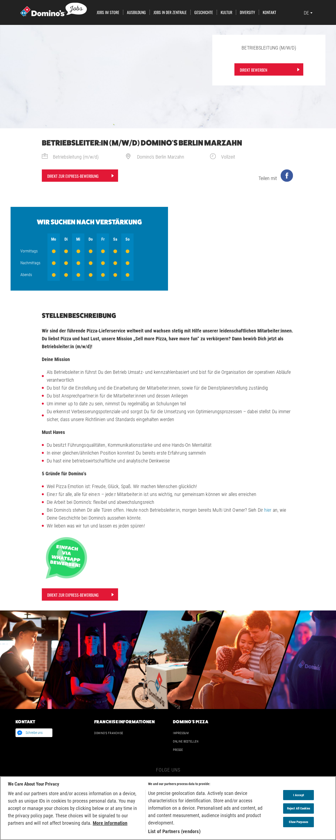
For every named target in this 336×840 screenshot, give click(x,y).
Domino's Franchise (108, 733)
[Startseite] (53, 9)
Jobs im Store (108, 12)
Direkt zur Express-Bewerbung (73, 176)
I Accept (298, 795)
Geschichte (203, 12)
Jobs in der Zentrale (170, 12)
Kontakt (269, 12)
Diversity (247, 12)
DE (306, 13)
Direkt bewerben (253, 70)
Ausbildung (136, 12)
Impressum (181, 733)
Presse (178, 750)
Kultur (226, 12)
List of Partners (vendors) (174, 831)
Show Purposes (298, 822)
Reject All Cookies (298, 808)
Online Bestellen (186, 741)
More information (110, 823)
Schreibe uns (34, 733)
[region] (168, 808)
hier (267, 510)
